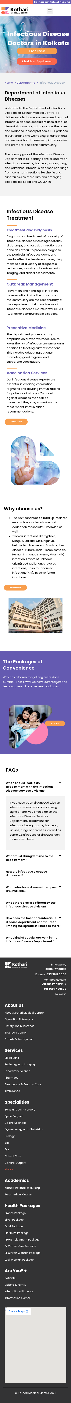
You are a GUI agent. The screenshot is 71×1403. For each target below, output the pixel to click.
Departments (26, 83)
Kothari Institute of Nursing (52, 2)
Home (9, 83)
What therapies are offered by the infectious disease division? (31, 904)
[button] (50, 11)
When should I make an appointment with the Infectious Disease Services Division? (30, 787)
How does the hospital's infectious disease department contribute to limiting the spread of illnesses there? (33, 922)
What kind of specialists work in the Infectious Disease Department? (31, 939)
